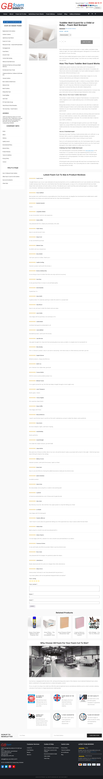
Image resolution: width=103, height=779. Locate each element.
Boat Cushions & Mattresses (9, 82)
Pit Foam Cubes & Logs (8, 102)
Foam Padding (6, 95)
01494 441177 (14, 759)
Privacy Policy (6, 158)
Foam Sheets (6, 51)
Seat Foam (5, 99)
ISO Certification (65, 752)
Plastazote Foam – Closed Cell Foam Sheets (12, 45)
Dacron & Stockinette (8, 180)
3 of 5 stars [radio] (34, 581)
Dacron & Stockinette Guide (50, 754)
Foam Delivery (50, 14)
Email (31, 600)
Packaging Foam (6, 48)
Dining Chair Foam (7, 92)
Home (5, 14)
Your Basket (90, 7)
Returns (28, 752)
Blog (65, 14)
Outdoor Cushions (7, 34)
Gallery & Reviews (75, 14)
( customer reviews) (70, 29)
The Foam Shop (89, 150)
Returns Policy (6, 148)
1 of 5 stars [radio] (30, 581)
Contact (59, 14)
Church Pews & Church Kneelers (10, 105)
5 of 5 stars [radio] (39, 581)
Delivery (4, 138)
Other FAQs (5, 183)
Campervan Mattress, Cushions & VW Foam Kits (12, 74)
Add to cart (87, 42)
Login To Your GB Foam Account (13, 22)
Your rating (32, 579)
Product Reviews (6, 152)
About (11, 14)
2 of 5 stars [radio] (32, 581)
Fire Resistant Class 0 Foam (9, 70)
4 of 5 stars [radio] (36, 581)
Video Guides (47, 756)
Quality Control (6, 141)
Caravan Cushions (6, 78)
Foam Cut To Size (21, 14)
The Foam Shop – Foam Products (10, 109)
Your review (33, 584)
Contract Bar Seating (7, 58)
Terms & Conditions (7, 155)
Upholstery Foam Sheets (36, 14)
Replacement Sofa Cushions (9, 31)
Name (31, 594)
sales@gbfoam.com (5, 759)
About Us (29, 755)
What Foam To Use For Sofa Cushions (11, 177)
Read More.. (94, 752)
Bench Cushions (6, 88)
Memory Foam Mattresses (9, 62)
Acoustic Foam (6, 55)
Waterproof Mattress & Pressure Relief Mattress (12, 66)
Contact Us (29, 748)
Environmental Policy (7, 145)
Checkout (97, 8)
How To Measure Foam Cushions (10, 173)
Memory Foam (6, 85)
